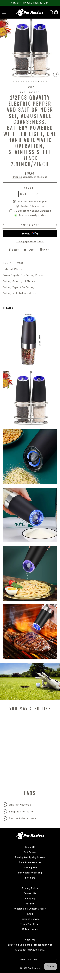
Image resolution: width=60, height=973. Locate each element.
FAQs (30, 913)
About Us (30, 939)
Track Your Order (30, 924)
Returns (30, 903)
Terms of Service (30, 918)
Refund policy (30, 929)
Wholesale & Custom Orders (30, 908)
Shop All (30, 847)
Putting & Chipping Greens (30, 857)
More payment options (30, 241)
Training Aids (30, 867)
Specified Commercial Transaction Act (30, 944)
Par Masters (30, 92)
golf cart (30, 877)
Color (29, 188)
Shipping (17, 177)
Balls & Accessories (30, 862)
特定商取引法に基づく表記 (30, 949)
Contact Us (30, 893)
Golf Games (30, 852)
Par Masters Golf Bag (30, 872)
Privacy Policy (30, 888)
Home (29, 86)
